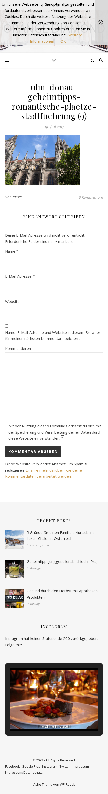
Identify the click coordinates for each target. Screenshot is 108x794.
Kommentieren (18, 348)
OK (63, 41)
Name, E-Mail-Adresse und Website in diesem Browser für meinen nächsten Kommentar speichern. (52, 335)
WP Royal (67, 784)
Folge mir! (13, 644)
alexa (17, 197)
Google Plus (31, 766)
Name (11, 251)
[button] (42, 717)
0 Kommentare (91, 197)
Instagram (50, 766)
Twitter (65, 766)
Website (12, 301)
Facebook (12, 766)
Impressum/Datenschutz (24, 772)
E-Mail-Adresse (20, 276)
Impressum (80, 766)
